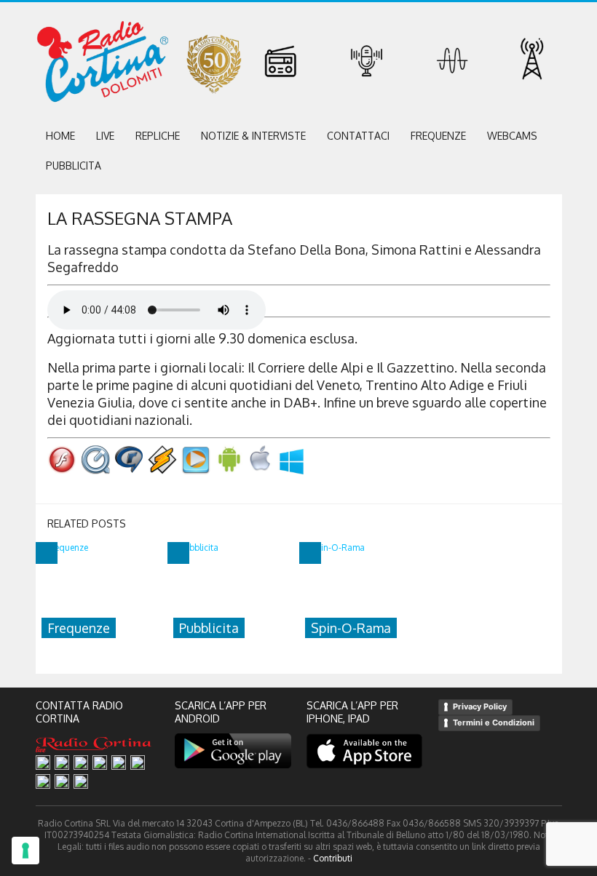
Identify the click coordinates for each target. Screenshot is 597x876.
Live (105, 136)
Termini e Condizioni (493, 722)
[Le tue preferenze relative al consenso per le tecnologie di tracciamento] (25, 850)
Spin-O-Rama (351, 628)
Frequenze (438, 136)
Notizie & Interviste (253, 136)
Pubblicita (73, 165)
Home (60, 136)
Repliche (157, 136)
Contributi (332, 858)
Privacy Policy (480, 706)
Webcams (512, 136)
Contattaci (358, 136)
